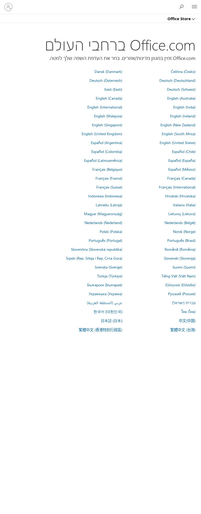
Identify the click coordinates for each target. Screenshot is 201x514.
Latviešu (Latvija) (109, 204)
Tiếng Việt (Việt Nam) (178, 275)
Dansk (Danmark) (108, 71)
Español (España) (182, 160)
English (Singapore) (107, 124)
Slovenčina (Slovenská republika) (96, 249)
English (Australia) (181, 98)
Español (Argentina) (106, 142)
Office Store (180, 18)
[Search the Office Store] (182, 7)
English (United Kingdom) (102, 133)
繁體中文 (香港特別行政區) (100, 329)
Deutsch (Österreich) (106, 80)
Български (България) (104, 284)
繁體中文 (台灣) (183, 329)
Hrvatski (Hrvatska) (180, 195)
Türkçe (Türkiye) (109, 275)
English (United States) (178, 142)
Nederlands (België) (180, 222)
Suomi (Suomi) (184, 267)
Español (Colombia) (106, 151)
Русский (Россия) (182, 293)
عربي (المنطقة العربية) (104, 302)
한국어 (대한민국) (107, 311)
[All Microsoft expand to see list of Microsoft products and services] (194, 7)
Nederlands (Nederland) (103, 222)
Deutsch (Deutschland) (177, 80)
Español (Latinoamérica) (103, 160)
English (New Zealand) (178, 124)
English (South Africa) (179, 133)
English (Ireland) (183, 115)
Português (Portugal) (105, 240)
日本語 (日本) (111, 320)
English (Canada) (109, 98)
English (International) (104, 107)
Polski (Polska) (111, 231)
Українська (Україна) (105, 293)
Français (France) (109, 178)
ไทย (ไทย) (188, 311)
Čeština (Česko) (183, 71)
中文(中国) (187, 320)
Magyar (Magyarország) (103, 213)
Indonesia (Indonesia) (105, 195)
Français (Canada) (181, 178)
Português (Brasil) (181, 240)
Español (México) (182, 169)
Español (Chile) (184, 151)
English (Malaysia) (108, 115)
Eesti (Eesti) (113, 89)
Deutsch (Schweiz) (181, 89)
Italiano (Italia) (184, 204)
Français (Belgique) (107, 169)
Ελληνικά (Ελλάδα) (180, 284)
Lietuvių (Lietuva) (182, 213)
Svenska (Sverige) (108, 267)
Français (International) (177, 187)
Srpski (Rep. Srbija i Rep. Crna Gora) (94, 258)
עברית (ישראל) (184, 302)
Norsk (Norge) (184, 231)
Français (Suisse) (109, 187)
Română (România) (180, 249)
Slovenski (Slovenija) (180, 258)
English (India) (184, 107)
